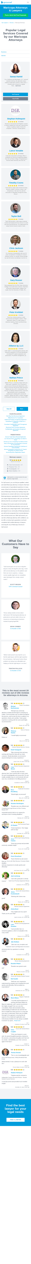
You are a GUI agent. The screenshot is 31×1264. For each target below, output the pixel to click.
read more (18, 85)
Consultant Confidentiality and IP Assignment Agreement (15, 425)
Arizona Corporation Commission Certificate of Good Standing (15, 447)
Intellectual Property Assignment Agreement (15, 419)
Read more (17, 1020)
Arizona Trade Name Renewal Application (15, 437)
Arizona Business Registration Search (15, 452)
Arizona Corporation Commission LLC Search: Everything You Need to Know (15, 450)
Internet (3, 55)
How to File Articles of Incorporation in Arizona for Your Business (15, 444)
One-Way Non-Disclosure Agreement (15, 416)
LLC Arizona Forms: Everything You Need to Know (15, 439)
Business (4, 52)
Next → (22, 409)
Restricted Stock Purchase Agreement (15, 427)
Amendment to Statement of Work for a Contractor (15, 422)
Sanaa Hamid (16, 77)
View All (9, 409)
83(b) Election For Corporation (15, 417)
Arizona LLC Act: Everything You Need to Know (15, 441)
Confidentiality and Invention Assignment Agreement (15, 430)
